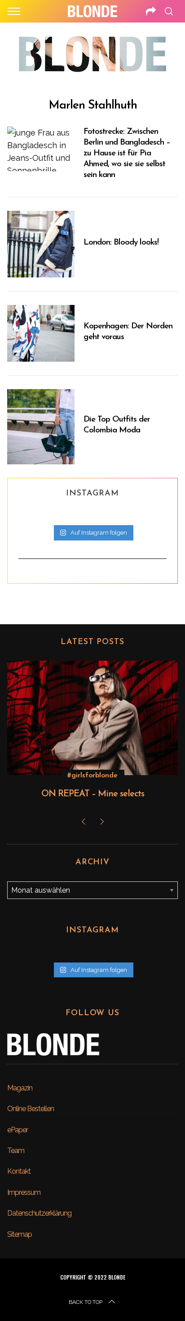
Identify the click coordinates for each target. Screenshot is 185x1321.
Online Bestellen (30, 1108)
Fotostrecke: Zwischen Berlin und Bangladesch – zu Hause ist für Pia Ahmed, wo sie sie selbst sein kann (127, 153)
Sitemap (19, 1234)
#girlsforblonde (92, 775)
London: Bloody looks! (121, 242)
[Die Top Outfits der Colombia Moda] (41, 426)
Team (15, 1150)
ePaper (17, 1130)
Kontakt (19, 1171)
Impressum (23, 1192)
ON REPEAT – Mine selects (92, 794)
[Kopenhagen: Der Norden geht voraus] (41, 333)
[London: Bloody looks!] (41, 244)
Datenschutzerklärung (39, 1213)
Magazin (19, 1088)
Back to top (85, 1302)
